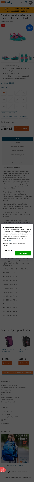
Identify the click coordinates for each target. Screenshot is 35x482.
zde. (10, 240)
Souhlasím (23, 253)
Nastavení (8, 250)
